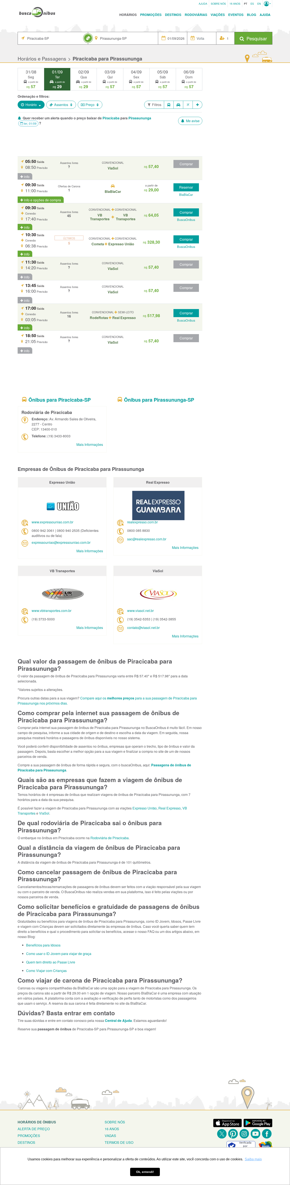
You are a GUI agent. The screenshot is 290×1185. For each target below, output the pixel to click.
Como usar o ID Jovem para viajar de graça (58, 953)
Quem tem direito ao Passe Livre (50, 962)
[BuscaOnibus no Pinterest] (233, 1133)
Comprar (186, 163)
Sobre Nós (218, 3)
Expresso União (144, 808)
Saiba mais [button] (253, 1159)
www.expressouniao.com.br (52, 522)
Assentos (61, 104)
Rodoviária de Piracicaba (109, 837)
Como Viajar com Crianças (46, 970)
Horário (31, 104)
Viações (218, 14)
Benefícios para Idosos (43, 945)
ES (252, 3)
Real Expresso (169, 808)
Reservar (186, 187)
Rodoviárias (196, 14)
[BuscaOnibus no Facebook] (266, 1133)
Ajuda (203, 3)
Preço (90, 104)
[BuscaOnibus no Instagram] (244, 1133)
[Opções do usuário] (267, 3)
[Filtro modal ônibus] (169, 105)
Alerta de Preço (34, 1128)
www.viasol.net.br (140, 610)
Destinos (173, 14)
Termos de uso (119, 1142)
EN (259, 3)
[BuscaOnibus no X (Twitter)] (221, 1133)
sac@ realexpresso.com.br (146, 539)
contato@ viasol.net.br (143, 627)
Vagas (110, 1135)
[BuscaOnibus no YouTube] (255, 1133)
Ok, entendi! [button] (145, 1172)
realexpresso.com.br (142, 522)
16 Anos (234, 3)
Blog (251, 14)
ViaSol (44, 813)
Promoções (151, 14)
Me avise (192, 120)
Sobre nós (115, 1122)
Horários (128, 14)
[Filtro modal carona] (178, 105)
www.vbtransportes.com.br (51, 610)
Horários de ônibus (37, 1122)
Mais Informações (89, 444)
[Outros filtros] (197, 105)
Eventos (236, 14)
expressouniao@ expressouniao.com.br (61, 542)
